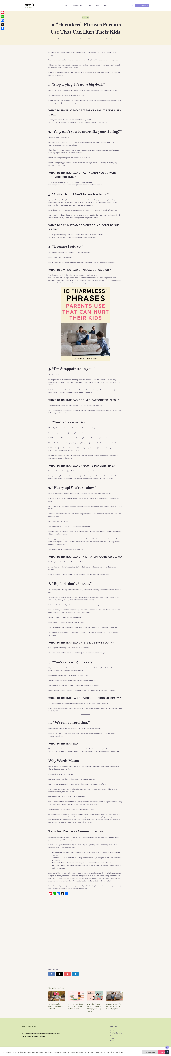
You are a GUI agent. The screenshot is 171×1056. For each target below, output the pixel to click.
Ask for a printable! (142, 5)
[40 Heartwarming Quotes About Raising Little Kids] (56, 996)
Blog (89, 5)
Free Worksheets (77, 5)
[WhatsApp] (2, 16)
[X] (2, 24)
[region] (85, 1051)
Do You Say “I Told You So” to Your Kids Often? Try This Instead (76, 1006)
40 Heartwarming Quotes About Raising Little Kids (55, 1006)
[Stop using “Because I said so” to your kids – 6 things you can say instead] (95, 996)
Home (65, 5)
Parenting (85, 17)
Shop (97, 5)
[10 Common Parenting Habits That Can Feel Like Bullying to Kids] (114, 996)
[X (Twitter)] (59, 974)
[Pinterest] (67, 974)
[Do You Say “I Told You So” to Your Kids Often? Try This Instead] (76, 996)
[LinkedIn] (75, 974)
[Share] (2, 28)
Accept (163, 1052)
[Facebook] (51, 974)
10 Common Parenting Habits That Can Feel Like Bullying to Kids (113, 1006)
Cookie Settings (150, 1052)
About (106, 5)
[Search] (132, 5)
